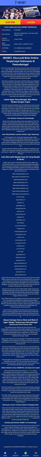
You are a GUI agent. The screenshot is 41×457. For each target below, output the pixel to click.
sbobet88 (29, 371)
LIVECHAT (36, 456)
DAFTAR (10, 22)
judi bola (37, 110)
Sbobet (3, 70)
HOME (5, 456)
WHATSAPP (25, 456)
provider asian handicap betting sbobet (21, 418)
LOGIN (31, 22)
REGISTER (15, 456)
